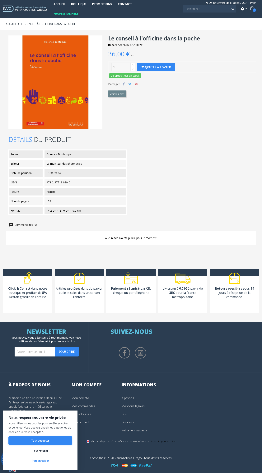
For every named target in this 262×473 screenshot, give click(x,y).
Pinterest (136, 84)
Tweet (129, 84)
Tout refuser (40, 450)
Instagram (140, 353)
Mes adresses (81, 414)
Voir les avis (117, 94)
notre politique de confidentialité (50, 339)
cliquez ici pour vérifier (162, 441)
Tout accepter (40, 440)
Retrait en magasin (134, 430)
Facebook (124, 353)
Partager (124, 84)
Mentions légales (133, 406)
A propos (127, 398)
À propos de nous (30, 385)
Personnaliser (40, 460)
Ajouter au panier (157, 67)
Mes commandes (83, 406)
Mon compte (80, 398)
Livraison (127, 422)
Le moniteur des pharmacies (64, 163)
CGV (124, 414)
